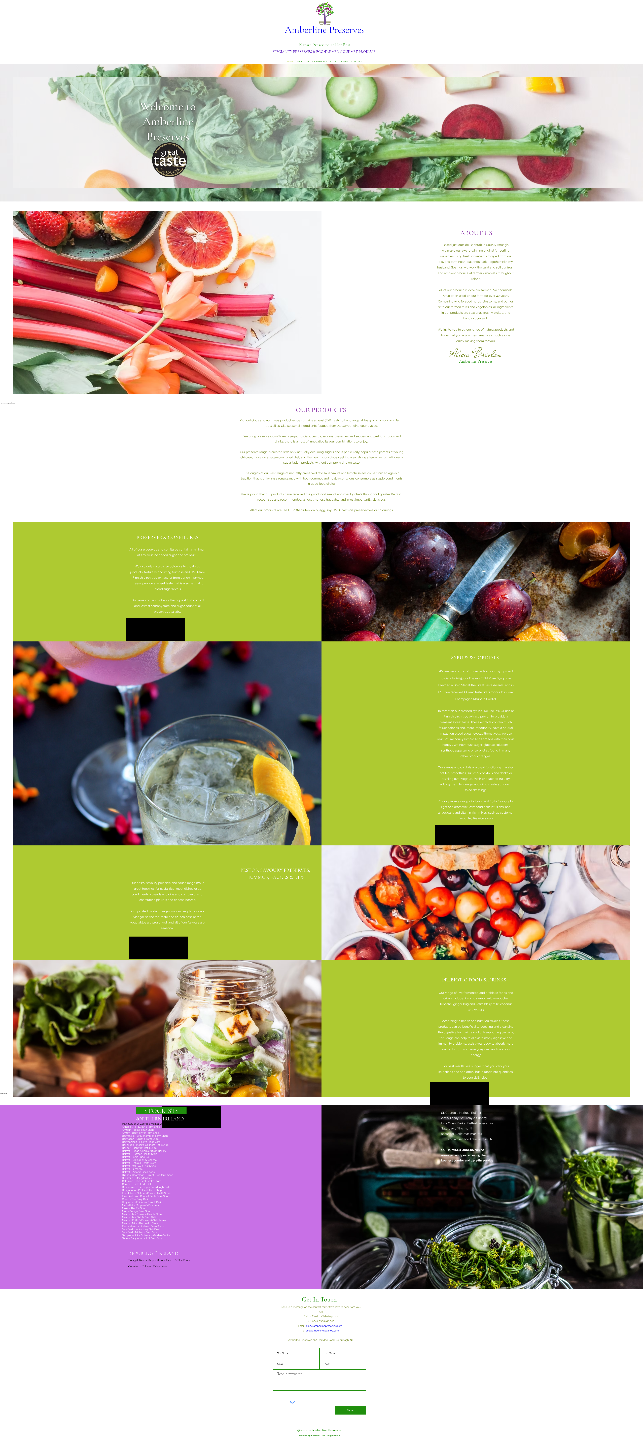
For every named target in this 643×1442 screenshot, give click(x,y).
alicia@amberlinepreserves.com (324, 1325)
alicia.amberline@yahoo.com (322, 1330)
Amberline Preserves (325, 30)
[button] (161, 1110)
